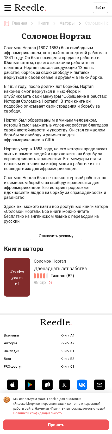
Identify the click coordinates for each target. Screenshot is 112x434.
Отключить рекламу (56, 236)
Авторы (10, 343)
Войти (100, 8)
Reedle (30, 8)
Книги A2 (67, 343)
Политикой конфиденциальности (38, 413)
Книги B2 (67, 359)
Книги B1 (67, 351)
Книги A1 (67, 335)
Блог (7, 359)
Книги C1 (67, 366)
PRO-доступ (13, 366)
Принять (56, 425)
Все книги (11, 335)
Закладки (11, 351)
